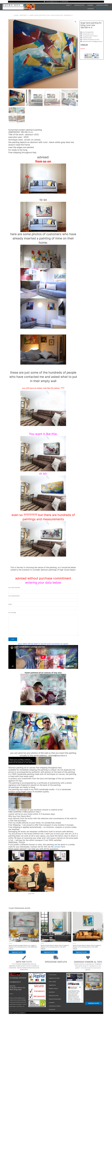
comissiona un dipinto (102, 5)
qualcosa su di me (79, 5)
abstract (23, 15)
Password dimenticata (55, 999)
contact (57, 847)
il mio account (52, 974)
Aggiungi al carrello (17, 952)
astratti (68, 5)
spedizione (52, 992)
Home (16, 15)
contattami (90, 5)
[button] (75, 21)
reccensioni (90, 8)
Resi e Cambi (52, 981)
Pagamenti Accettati (54, 978)
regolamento (52, 985)
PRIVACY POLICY (53, 988)
